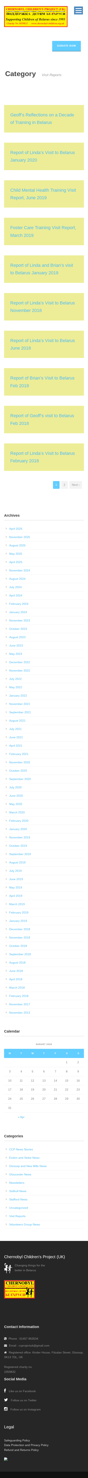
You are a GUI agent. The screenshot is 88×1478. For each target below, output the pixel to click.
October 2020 (18, 770)
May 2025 (15, 553)
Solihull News (17, 1191)
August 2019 (17, 862)
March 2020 (17, 812)
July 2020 (15, 787)
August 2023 (17, 637)
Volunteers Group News (24, 1224)
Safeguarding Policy (17, 1440)
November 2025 (19, 537)
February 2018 (18, 996)
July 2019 (15, 870)
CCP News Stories (21, 1149)
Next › (76, 484)
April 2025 (15, 562)
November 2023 (19, 620)
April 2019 (15, 895)
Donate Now (66, 45)
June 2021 (16, 737)
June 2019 (16, 879)
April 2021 (15, 745)
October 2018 (18, 945)
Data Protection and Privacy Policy (26, 1445)
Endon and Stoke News (24, 1157)
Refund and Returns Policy (21, 1450)
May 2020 (15, 804)
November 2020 (19, 762)
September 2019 (20, 854)
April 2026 (15, 528)
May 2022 (15, 687)
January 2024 (18, 612)
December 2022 (19, 662)
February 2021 (18, 754)
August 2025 (17, 545)
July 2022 (15, 678)
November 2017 (19, 1004)
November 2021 (19, 704)
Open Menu (78, 10)
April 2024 (15, 595)
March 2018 (17, 987)
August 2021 (17, 720)
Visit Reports (17, 1216)
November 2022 (19, 670)
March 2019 (17, 904)
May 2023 (15, 653)
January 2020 (18, 829)
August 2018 (17, 962)
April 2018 (15, 979)
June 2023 (16, 645)
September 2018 (20, 954)
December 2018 (19, 929)
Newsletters (16, 1182)
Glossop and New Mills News (28, 1166)
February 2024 (18, 603)
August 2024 (17, 578)
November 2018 (19, 937)
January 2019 (18, 920)
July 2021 (15, 729)
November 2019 (19, 837)
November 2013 (19, 1012)
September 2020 (20, 779)
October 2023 (18, 628)
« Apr (21, 1117)
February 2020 (18, 820)
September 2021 (20, 712)
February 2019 (18, 912)
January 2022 (18, 695)
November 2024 (19, 570)
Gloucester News (20, 1174)
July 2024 (15, 587)
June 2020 (16, 795)
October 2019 (18, 845)
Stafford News (18, 1199)
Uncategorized (18, 1207)
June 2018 (16, 971)
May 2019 (15, 887)
